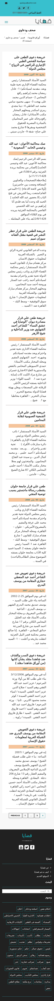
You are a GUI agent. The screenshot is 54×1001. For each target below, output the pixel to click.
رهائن (32, 955)
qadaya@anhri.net (28, 3)
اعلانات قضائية (43, 915)
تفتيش (13, 941)
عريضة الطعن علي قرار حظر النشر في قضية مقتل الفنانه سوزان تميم (27, 234)
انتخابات (26, 928)
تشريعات (10, 935)
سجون (10, 955)
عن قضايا (44, 867)
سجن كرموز (21, 955)
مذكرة (47, 981)
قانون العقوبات (12, 968)
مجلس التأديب (31, 974)
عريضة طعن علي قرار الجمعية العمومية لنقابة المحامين (31, 416)
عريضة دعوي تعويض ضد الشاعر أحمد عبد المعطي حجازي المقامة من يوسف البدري (29, 579)
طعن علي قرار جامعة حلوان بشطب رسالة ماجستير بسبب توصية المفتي (27, 490)
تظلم (30, 941)
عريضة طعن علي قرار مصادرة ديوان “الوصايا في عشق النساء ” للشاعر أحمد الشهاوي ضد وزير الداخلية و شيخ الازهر (28, 325)
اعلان (19, 908)
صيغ (48, 961)
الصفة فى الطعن (32, 922)
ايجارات (46, 935)
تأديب (29, 935)
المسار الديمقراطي (41, 928)
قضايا (46, 37)
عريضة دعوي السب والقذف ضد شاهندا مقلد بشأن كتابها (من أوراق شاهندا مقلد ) (28, 659)
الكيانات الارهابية (14, 922)
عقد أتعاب (45, 968)
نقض (48, 988)
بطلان (37, 935)
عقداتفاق (34, 968)
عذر (16, 961)
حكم (27, 948)
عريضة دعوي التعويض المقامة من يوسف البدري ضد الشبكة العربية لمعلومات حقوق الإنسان (27, 735)
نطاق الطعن (14, 981)
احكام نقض (45, 908)
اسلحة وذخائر (31, 908)
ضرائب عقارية (27, 961)
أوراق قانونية (34, 37)
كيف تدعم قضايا (41, 871)
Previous (15, 815)
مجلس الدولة (16, 974)
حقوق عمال (37, 948)
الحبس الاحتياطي (12, 915)
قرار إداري (45, 974)
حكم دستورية (16, 948)
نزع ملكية (27, 981)
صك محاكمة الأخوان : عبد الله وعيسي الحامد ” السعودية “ (27, 145)
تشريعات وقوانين (42, 941)
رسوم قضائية (44, 955)
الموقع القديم (43, 876)
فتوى (24, 968)
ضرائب (40, 961)
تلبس (48, 948)
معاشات (38, 981)
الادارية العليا (28, 915)
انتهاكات (15, 928)
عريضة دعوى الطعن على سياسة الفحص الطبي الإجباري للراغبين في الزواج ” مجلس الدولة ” (27, 63)
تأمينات (20, 935)
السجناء (46, 922)
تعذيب (22, 941)
